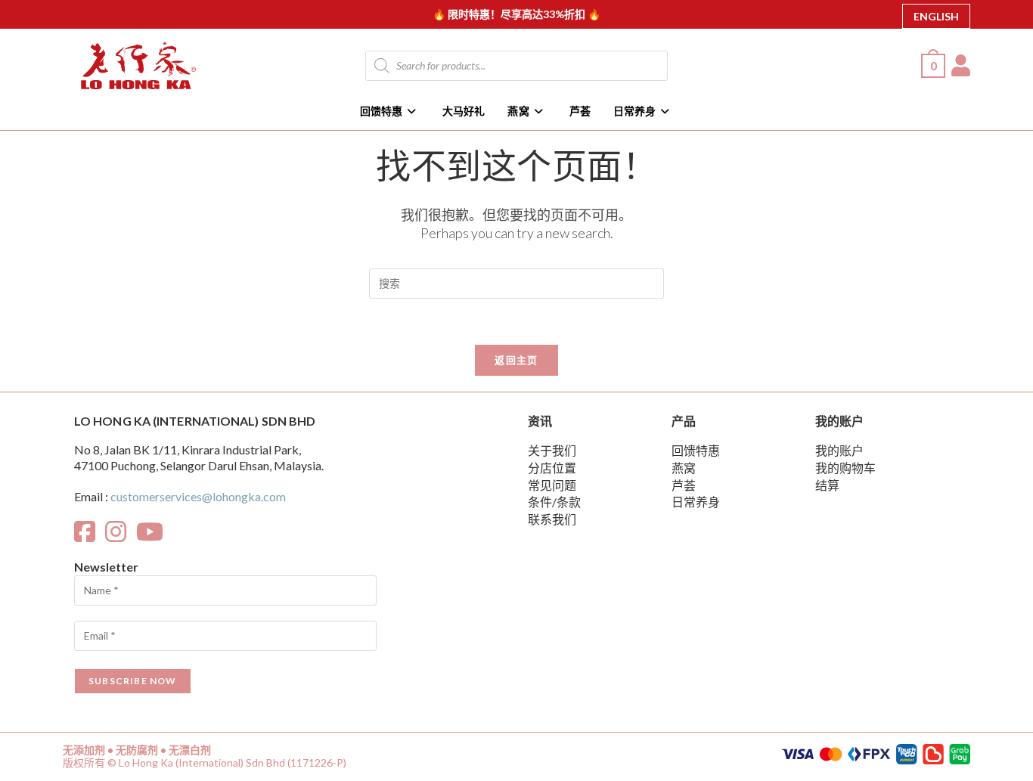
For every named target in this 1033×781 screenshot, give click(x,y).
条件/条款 (554, 501)
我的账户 (839, 450)
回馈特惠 (696, 450)
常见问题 (552, 485)
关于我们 (552, 450)
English (936, 16)
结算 (827, 485)
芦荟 (684, 485)
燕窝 (684, 467)
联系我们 (552, 519)
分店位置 (552, 467)
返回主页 (516, 360)
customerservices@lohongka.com (198, 496)
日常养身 (696, 501)
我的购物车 (845, 467)
